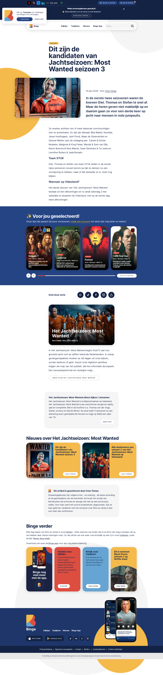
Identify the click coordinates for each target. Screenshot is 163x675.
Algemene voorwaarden (63, 649)
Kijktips (64, 26)
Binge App (97, 26)
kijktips (69, 532)
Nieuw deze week (41, 538)
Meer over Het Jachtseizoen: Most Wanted (74, 378)
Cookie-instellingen (115, 649)
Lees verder (70, 474)
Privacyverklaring (46, 649)
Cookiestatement (99, 649)
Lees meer (121, 586)
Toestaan (24, 19)
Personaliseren (81, 15)
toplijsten (124, 535)
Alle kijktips (126, 275)
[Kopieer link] (111, 295)
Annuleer (39, 19)
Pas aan (53, 3)
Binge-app (53, 543)
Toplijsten (75, 26)
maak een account (80, 221)
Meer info (107, 421)
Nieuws (86, 26)
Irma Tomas (110, 91)
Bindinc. (87, 649)
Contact (78, 649)
